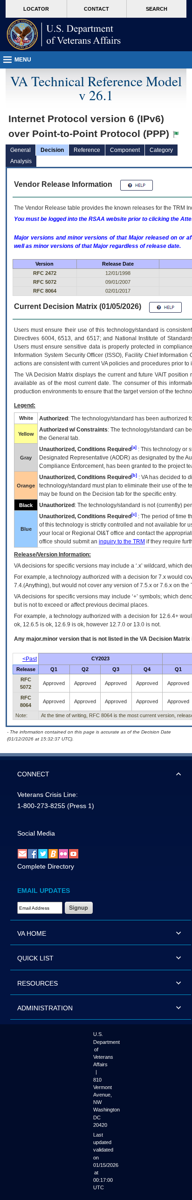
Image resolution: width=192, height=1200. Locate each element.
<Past (29, 659)
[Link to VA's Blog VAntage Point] (53, 853)
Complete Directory (45, 866)
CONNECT (33, 774)
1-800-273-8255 (41, 805)
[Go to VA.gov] (64, 34)
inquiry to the (122, 541)
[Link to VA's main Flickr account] (63, 853)
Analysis (21, 161)
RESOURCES (37, 983)
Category (161, 150)
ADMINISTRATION (45, 1008)
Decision (52, 150)
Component (125, 150)
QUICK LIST (35, 958)
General (20, 150)
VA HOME (31, 933)
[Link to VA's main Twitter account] (43, 853)
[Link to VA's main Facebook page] (32, 853)
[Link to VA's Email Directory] (22, 853)
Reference (87, 150)
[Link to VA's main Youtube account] (74, 853)
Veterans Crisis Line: (47, 794)
